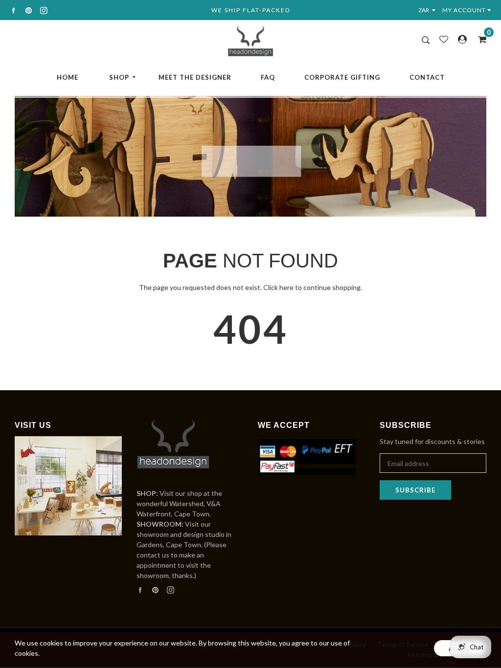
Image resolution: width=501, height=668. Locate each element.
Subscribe (415, 490)
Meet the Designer (195, 77)
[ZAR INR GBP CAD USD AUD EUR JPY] (429, 10)
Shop (119, 77)
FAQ (268, 77)
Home (67, 77)
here (286, 287)
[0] (479, 39)
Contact (427, 77)
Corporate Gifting (342, 77)
